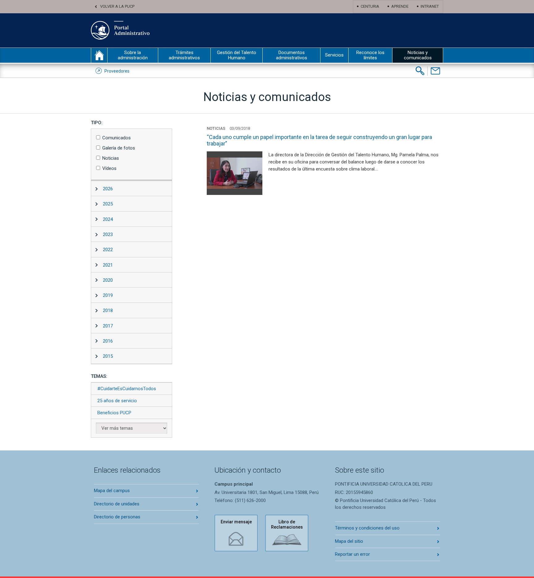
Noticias (110, 158)
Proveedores (116, 71)
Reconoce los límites (370, 55)
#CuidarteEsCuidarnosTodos (126, 388)
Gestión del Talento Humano (236, 55)
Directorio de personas (117, 517)
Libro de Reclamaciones (287, 524)
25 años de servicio (117, 400)
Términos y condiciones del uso (367, 528)
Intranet (430, 6)
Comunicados (116, 138)
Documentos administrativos (291, 55)
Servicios (334, 55)
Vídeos (109, 168)
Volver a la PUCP (117, 6)
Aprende (400, 6)
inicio (99, 55)
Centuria (370, 6)
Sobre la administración (133, 55)
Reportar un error (352, 554)
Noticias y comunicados (418, 55)
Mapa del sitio (349, 541)
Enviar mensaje (236, 521)
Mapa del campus (112, 490)
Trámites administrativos (184, 55)
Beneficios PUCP (114, 413)
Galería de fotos (118, 148)
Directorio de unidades (116, 504)
